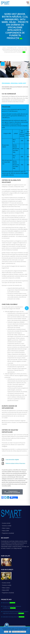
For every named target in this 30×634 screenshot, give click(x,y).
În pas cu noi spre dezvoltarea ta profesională (12, 607)
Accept (6, 631)
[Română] (28, 2)
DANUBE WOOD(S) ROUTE (13, 617)
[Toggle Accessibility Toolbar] (27, 308)
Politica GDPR (5, 530)
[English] (27, 2)
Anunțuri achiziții (6, 523)
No (10, 631)
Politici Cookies (6, 528)
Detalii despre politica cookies (18, 631)
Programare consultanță (8, 533)
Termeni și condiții (6, 525)
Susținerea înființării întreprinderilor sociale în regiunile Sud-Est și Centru (15, 612)
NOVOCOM (9, 602)
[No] (28, 630)
